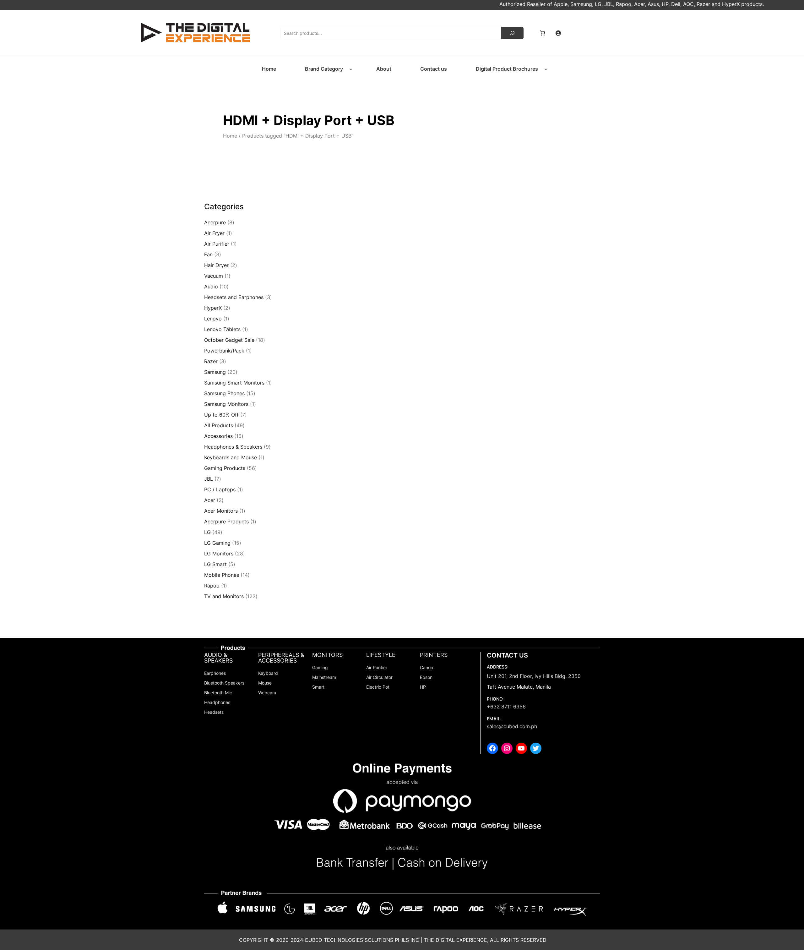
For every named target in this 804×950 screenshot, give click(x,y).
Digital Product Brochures (507, 69)
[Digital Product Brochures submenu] (545, 69)
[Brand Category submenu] (350, 69)
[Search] (512, 33)
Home (230, 136)
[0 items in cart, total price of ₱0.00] (542, 33)
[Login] (558, 33)
